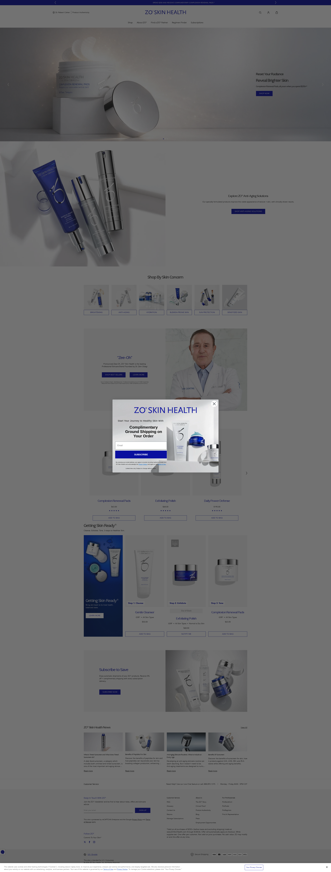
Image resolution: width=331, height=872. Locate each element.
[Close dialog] (214, 404)
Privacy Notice (122, 869)
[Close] (327, 867)
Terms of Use (108, 869)
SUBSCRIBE (141, 454)
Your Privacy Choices (254, 867)
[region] (165, 867)
